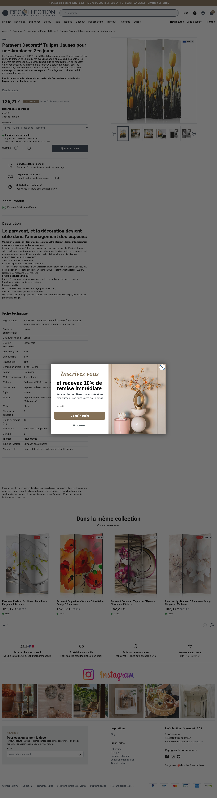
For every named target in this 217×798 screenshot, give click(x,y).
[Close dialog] (162, 367)
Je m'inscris (80, 416)
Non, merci (80, 425)
